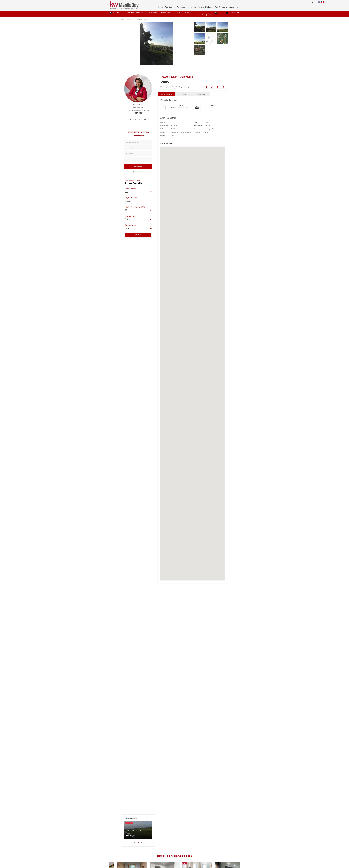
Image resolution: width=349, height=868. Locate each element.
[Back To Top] (344, 863)
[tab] (166, 94)
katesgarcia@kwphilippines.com (138, 110)
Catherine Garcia (138, 105)
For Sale (169, 7)
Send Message (138, 166)
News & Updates (205, 7)
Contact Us (234, 7)
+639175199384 (138, 113)
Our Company (221, 7)
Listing (130, 19)
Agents (193, 7)
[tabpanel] (138, 830)
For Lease (181, 7)
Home (160, 7)
